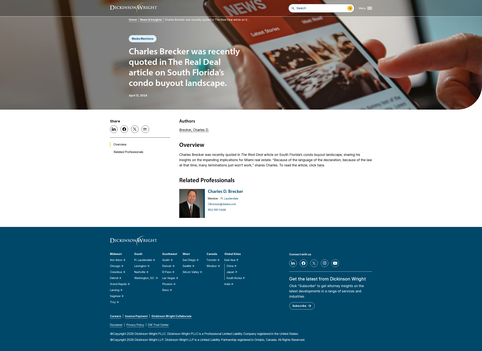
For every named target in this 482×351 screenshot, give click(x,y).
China (230, 266)
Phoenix (167, 284)
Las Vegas (168, 278)
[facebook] (303, 263)
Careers (115, 316)
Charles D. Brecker (225, 192)
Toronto (212, 260)
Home (133, 19)
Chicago (115, 266)
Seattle (187, 266)
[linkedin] (293, 263)
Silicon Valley (191, 272)
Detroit (114, 278)
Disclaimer (116, 324)
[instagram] (324, 263)
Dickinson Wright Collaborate (171, 316)
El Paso (166, 272)
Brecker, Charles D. (194, 130)
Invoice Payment (136, 316)
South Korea (234, 278)
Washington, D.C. (144, 278)
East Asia (229, 260)
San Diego (189, 260)
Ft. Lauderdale (229, 198)
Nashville (139, 272)
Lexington (140, 266)
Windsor (212, 266)
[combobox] (321, 8)
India (227, 284)
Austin (166, 260)
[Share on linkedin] (113, 129)
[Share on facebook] (124, 129)
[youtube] (335, 263)
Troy (113, 302)
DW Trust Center (158, 324)
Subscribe (299, 305)
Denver (167, 266)
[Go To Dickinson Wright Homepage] (133, 8)
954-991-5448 (217, 209)
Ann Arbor (116, 260)
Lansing (114, 290)
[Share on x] (135, 129)
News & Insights (151, 19)
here (320, 165)
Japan (230, 272)
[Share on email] (145, 129)
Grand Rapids (118, 284)
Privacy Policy (135, 324)
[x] (314, 263)
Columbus (116, 272)
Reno (165, 290)
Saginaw (115, 296)
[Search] (293, 8)
